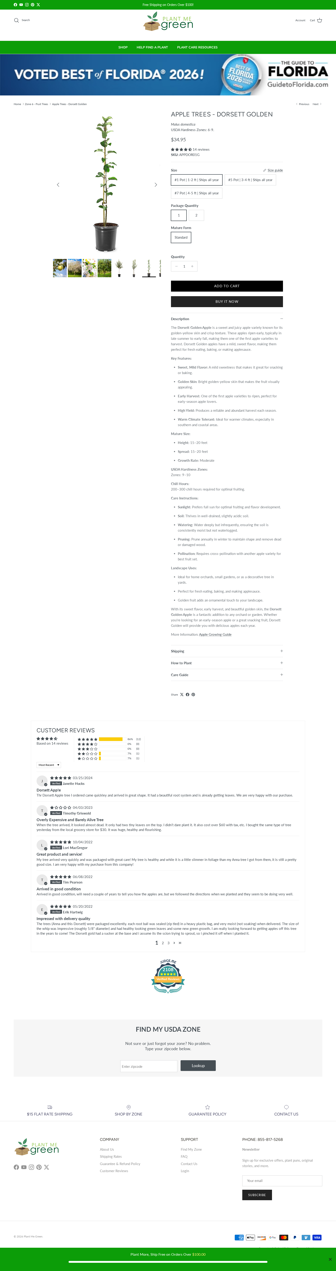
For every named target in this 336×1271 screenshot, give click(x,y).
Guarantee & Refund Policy (120, 1164)
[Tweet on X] (182, 694)
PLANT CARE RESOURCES (197, 47)
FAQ (184, 1156)
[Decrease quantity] (175, 266)
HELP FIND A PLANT (152, 47)
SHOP (123, 47)
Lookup (198, 1065)
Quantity (178, 257)
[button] (182, 149)
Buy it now (227, 301)
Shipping (177, 651)
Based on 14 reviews (52, 743)
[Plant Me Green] (168, 23)
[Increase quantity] (193, 266)
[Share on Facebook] (187, 694)
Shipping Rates (111, 1156)
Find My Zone (191, 1149)
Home (17, 103)
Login (185, 1171)
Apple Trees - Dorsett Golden (69, 103)
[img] (61, 778)
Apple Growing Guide (215, 634)
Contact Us (189, 1164)
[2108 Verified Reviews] (168, 994)
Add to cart (227, 286)
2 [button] (163, 943)
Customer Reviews (114, 1171)
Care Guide (179, 675)
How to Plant (181, 663)
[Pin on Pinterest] (193, 694)
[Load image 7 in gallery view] (107, 182)
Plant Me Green (33, 1236)
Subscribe (257, 1195)
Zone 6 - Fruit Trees (36, 103)
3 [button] (169, 943)
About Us (107, 1149)
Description (180, 319)
